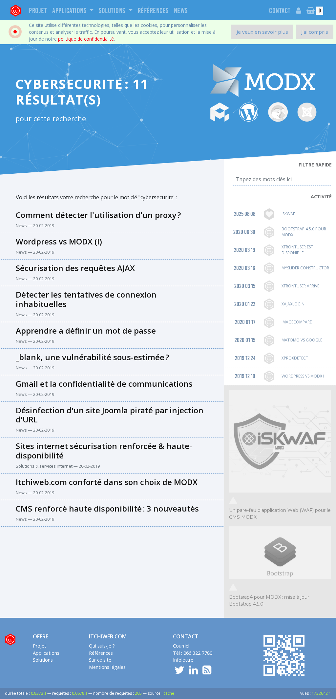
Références (153, 10)
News (181, 10)
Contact (280, 10)
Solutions (113, 10)
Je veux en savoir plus (262, 32)
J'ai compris (314, 32)
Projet (38, 10)
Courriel (181, 646)
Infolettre (183, 660)
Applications (70, 10)
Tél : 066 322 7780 (192, 653)
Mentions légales (107, 667)
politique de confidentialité (86, 39)
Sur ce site (100, 660)
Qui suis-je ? (102, 646)
